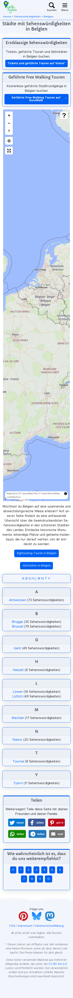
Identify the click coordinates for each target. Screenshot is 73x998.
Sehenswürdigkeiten (27, 16)
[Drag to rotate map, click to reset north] (9, 131)
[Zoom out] (9, 123)
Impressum (25, 926)
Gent (17, 648)
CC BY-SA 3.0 (58, 964)
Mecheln (18, 718)
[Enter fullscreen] (9, 150)
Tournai (18, 761)
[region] (36, 305)
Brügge (17, 621)
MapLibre (12, 493)
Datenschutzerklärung (49, 926)
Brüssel (17, 626)
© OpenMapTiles (28, 493)
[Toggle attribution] (65, 493)
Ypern (18, 783)
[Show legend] (64, 115)
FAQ (12, 926)
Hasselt (18, 670)
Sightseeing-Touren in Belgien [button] (36, 553)
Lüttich (17, 696)
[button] (16, 822)
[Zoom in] (9, 115)
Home (7, 16)
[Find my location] (9, 141)
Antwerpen (17, 600)
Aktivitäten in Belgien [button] (37, 565)
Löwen (18, 691)
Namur (17, 739)
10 (48, 879)
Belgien (49, 16)
